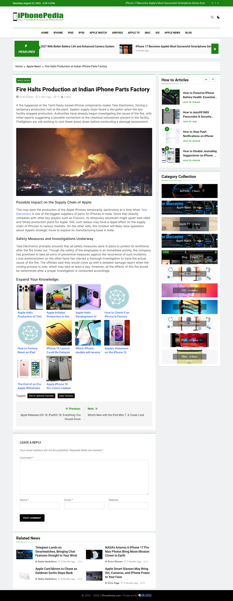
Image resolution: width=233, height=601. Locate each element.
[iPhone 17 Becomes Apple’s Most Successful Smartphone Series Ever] (103, 50)
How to (187, 102)
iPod (81, 32)
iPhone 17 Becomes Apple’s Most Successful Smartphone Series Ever (165, 3)
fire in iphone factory (41, 395)
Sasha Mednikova (47, 561)
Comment (26, 457)
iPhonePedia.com (111, 595)
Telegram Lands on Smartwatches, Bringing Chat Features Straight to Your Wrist (56, 551)
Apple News (172, 32)
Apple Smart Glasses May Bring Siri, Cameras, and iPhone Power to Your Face (127, 573)
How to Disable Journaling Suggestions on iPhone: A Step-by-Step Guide (200, 155)
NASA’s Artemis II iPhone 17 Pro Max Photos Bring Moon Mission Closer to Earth (127, 551)
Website (113, 500)
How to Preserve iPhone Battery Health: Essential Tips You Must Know (199, 97)
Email (68, 500)
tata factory (66, 395)
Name (24, 500)
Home (44, 32)
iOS (157, 32)
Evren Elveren (26, 96)
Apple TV (134, 32)
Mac (147, 32)
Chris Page (113, 583)
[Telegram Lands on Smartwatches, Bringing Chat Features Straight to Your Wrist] (209, 50)
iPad (71, 32)
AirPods (117, 32)
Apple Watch (98, 32)
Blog (188, 32)
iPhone (58, 32)
